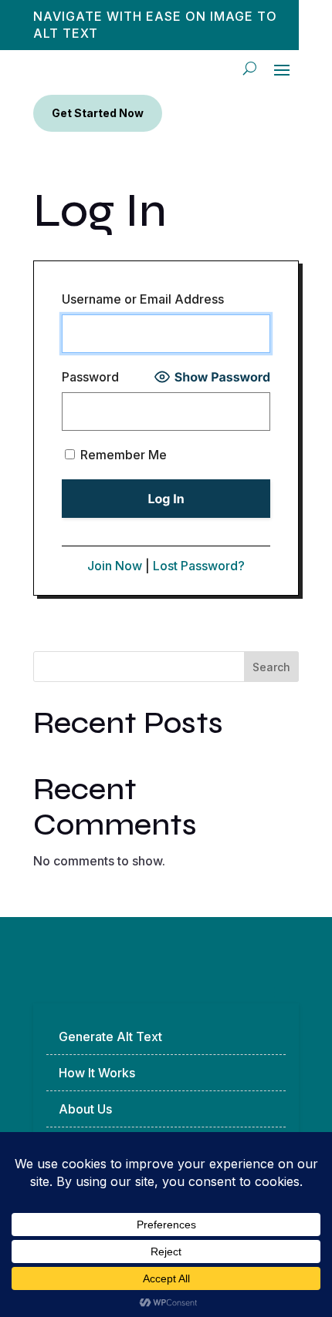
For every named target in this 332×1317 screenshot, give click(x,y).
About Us (85, 1109)
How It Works (97, 1072)
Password (90, 377)
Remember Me (122, 454)
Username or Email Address (143, 299)
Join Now (114, 565)
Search (271, 667)
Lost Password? (199, 565)
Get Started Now (98, 112)
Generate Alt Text (110, 1036)
